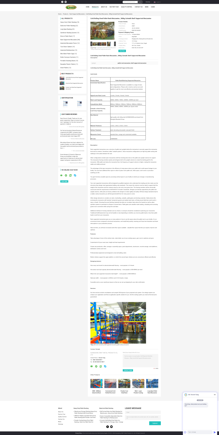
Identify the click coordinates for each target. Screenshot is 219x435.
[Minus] (215, 395)
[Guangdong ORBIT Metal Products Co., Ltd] (71, 7)
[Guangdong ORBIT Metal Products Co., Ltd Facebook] (62, 2)
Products (95, 7)
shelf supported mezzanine (110, 344)
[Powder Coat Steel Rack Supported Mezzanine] (62, 88)
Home (87, 7)
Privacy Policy (78, 433)
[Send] (214, 432)
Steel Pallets (64, 67)
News (146, 7)
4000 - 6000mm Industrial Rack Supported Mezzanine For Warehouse (96, 392)
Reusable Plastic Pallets (67, 64)
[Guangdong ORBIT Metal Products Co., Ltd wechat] (71, 175)
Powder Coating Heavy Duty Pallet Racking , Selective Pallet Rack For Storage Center (83, 421)
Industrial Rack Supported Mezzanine (74, 83)
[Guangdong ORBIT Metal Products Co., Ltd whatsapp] (67, 175)
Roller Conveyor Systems (68, 57)
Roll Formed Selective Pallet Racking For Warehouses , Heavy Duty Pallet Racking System (111, 412)
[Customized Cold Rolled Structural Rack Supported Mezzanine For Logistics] (110, 383)
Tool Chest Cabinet (66, 46)
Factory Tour (114, 7)
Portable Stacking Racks (67, 60)
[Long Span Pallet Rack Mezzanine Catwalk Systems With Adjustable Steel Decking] (152, 383)
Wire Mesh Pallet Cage (67, 53)
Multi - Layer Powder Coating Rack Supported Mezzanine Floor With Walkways (138, 392)
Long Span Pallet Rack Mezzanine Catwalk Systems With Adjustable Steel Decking (152, 392)
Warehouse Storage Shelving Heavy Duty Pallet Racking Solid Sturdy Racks (85, 412)
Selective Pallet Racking (67, 25)
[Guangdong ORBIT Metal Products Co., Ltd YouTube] (65, 2)
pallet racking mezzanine (123, 344)
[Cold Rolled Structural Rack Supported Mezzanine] (62, 78)
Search (140, 2)
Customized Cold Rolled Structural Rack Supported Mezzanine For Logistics (110, 392)
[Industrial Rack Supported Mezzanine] (62, 83)
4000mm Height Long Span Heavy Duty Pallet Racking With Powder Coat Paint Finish (85, 417)
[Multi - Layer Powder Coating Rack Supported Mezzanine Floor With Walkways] (138, 383)
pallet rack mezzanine (98, 344)
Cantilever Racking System (68, 32)
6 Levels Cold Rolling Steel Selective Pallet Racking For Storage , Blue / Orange (111, 421)
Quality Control (126, 7)
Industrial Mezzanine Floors (68, 43)
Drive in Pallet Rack (66, 36)
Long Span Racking (66, 29)
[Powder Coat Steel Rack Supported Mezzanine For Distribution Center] (124, 383)
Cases (153, 7)
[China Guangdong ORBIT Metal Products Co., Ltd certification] (65, 104)
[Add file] (185, 432)
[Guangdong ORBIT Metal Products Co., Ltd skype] (76, 175)
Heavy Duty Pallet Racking (68, 22)
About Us (104, 7)
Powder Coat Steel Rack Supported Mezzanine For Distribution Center (124, 392)
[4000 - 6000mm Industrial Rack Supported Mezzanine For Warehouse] (96, 383)
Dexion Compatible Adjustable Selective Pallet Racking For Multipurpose (111, 416)
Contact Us (138, 7)
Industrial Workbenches (67, 50)
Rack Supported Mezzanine (77, 14)
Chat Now (148, 2)
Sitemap (60, 424)
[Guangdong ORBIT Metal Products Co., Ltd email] (62, 175)
